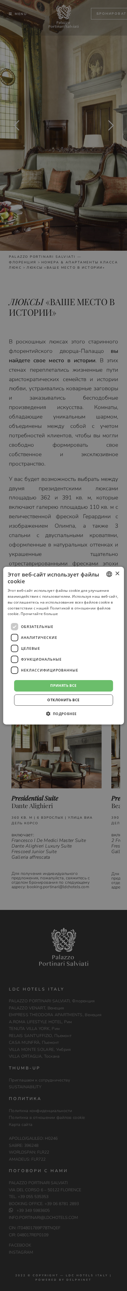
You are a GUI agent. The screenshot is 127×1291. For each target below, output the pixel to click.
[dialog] (63, 645)
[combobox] (109, 574)
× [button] (117, 573)
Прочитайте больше (39, 613)
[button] (63, 713)
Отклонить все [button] (63, 699)
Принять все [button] (63, 685)
